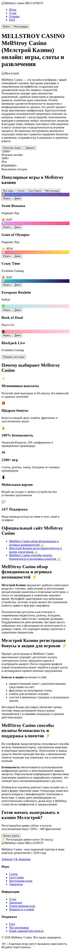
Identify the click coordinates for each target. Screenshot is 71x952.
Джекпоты (16, 884)
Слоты (21, 190)
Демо (18, 198)
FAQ (12, 19)
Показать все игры (13, 356)
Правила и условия (21, 909)
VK (15, 859)
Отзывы (14, 16)
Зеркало (30, 147)
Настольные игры (20, 880)
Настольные (52, 190)
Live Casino (34, 190)
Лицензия (15, 902)
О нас (12, 13)
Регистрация (21, 26)
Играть (7, 198)
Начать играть (11, 835)
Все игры (8, 190)
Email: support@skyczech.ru (26, 931)
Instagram (24, 859)
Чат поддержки (19, 927)
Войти (6, 26)
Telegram (7, 859)
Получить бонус (12, 147)
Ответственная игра (22, 906)
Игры (12, 9)
